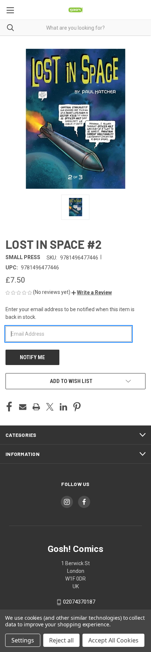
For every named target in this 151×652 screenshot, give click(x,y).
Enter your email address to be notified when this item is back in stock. (70, 313)
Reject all (61, 640)
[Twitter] (50, 407)
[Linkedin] (63, 407)
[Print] (36, 407)
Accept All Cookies (113, 640)
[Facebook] (9, 407)
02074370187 (79, 601)
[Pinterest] (77, 407)
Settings (22, 640)
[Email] (22, 407)
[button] (91, 292)
